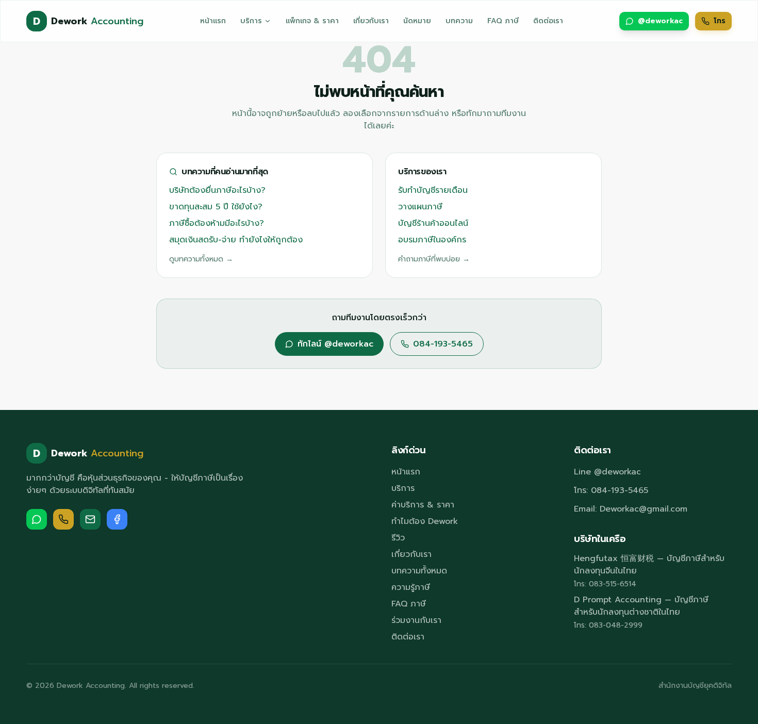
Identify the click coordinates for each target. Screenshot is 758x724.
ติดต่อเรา (548, 20)
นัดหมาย (417, 20)
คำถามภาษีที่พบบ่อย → (434, 259)
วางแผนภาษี (420, 207)
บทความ (459, 20)
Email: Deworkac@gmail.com (630, 509)
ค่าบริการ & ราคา (422, 505)
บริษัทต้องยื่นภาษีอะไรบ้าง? (217, 190)
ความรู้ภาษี (410, 587)
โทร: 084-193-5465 (611, 490)
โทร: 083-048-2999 (608, 625)
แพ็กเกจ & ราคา (312, 20)
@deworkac (660, 20)
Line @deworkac (607, 472)
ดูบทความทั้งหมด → (201, 259)
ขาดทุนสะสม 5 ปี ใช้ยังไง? (215, 207)
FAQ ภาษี (503, 20)
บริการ (251, 20)
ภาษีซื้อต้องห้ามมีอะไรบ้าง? (216, 223)
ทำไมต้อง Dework (424, 521)
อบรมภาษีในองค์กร (432, 240)
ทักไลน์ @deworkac (335, 344)
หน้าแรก (213, 20)
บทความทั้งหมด (419, 571)
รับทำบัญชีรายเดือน (433, 190)
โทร (720, 20)
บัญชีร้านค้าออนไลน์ (433, 223)
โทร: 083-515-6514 (605, 584)
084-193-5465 (443, 344)
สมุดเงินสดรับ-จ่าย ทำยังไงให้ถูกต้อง (236, 240)
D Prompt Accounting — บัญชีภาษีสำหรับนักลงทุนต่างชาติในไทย (641, 606)
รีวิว (398, 538)
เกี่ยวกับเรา (371, 20)
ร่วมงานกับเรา (416, 620)
